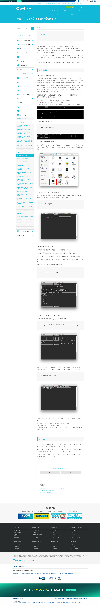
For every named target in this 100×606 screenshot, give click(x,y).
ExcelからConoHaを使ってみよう (48, 490)
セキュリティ (40, 602)
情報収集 (58, 602)
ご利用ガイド (55, 10)
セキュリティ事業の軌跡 (69, 573)
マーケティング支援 (47, 602)
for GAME (58, 3)
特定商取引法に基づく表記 (23, 556)
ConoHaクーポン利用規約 (43, 555)
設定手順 (43, 35)
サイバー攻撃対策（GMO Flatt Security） (49, 573)
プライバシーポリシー (60, 556)
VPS (43, 3)
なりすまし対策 (60, 573)
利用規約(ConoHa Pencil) (80, 555)
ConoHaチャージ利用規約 (32, 555)
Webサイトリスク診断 (47, 572)
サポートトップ (19, 14)
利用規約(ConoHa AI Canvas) (70, 555)
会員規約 (14, 555)
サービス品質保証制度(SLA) (44, 556)
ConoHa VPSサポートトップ (31, 14)
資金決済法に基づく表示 (33, 556)
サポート (82, 3)
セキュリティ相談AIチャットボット (58, 571)
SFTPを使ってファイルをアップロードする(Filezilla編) (53, 488)
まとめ (42, 37)
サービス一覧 (75, 3)
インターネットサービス (17, 602)
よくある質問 (63, 10)
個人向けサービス (74, 602)
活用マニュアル (51, 14)
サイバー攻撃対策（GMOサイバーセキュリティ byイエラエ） (31, 573)
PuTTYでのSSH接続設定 (46, 492)
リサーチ (53, 602)
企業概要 (73, 556)
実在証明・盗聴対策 (16, 573)
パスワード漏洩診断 (39, 572)
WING (39, 3)
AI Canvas (64, 3)
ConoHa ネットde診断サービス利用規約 (56, 555)
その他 (79, 602)
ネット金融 (63, 602)
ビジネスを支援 (34, 602)
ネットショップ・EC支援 (26, 602)
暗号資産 (67, 602)
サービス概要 (79, 556)
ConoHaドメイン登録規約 (22, 555)
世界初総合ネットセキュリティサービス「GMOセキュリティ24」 (23, 572)
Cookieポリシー (68, 556)
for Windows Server (50, 3)
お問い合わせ (81, 10)
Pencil (69, 3)
